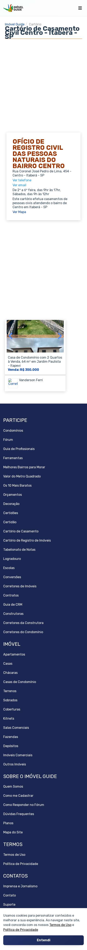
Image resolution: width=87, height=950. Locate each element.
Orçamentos (12, 495)
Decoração (11, 504)
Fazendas (10, 737)
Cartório (35, 24)
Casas (7, 663)
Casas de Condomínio (19, 682)
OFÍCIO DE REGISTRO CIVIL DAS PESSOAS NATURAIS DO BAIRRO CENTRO (39, 154)
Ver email (19, 185)
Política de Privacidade (20, 930)
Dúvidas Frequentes (18, 814)
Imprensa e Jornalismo (20, 886)
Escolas (9, 568)
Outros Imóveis (14, 764)
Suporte (9, 904)
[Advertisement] (43, 82)
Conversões (12, 577)
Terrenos (9, 691)
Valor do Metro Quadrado (22, 476)
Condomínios (13, 430)
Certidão (9, 522)
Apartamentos (14, 654)
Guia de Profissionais (19, 449)
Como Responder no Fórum (23, 805)
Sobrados (10, 700)
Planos (8, 823)
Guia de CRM (12, 604)
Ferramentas (13, 458)
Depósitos (10, 746)
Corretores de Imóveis (19, 586)
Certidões (10, 513)
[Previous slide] (10, 336)
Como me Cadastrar (18, 796)
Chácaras (10, 673)
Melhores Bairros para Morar (24, 467)
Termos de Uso (60, 925)
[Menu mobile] (80, 8)
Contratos (11, 595)
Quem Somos (13, 786)
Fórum (8, 440)
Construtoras (13, 614)
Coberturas (11, 709)
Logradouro (12, 559)
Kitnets (8, 718)
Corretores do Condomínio (23, 632)
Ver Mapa (19, 212)
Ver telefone (22, 180)
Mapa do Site (13, 832)
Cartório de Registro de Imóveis (27, 540)
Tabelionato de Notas (19, 550)
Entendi (43, 940)
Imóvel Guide (14, 24)
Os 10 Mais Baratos (17, 485)
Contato (9, 895)
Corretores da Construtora (23, 623)
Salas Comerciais (16, 728)
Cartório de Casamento (20, 531)
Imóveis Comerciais (17, 755)
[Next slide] (59, 336)
